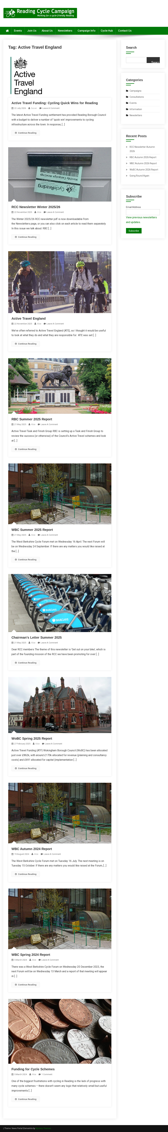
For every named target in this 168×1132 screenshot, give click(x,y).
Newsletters (65, 30)
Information (136, 109)
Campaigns (135, 90)
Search (131, 48)
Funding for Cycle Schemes (33, 1069)
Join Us (31, 30)
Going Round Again (139, 175)
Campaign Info (86, 30)
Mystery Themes (43, 1128)
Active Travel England (28, 318)
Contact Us (125, 30)
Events (18, 30)
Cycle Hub (107, 30)
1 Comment (47, 1074)
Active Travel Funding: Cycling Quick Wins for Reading (54, 103)
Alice (39, 212)
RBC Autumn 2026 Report (143, 157)
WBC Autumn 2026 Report (143, 163)
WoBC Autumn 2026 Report (144, 169)
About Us (47, 30)
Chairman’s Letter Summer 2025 (36, 637)
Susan (34, 108)
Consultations (137, 97)
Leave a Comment (51, 108)
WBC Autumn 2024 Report (31, 849)
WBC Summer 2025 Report (32, 530)
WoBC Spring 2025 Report (31, 738)
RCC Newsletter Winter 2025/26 (35, 207)
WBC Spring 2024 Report (30, 954)
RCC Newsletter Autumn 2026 (142, 149)
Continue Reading (27, 133)
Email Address (133, 207)
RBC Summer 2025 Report (31, 419)
